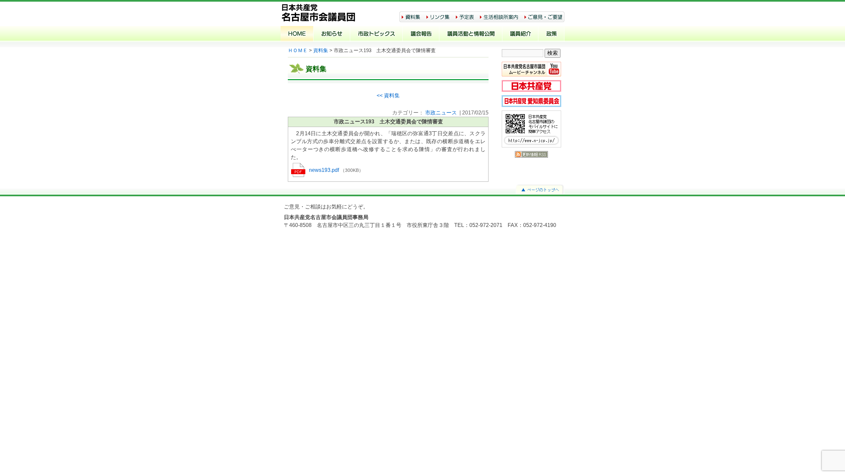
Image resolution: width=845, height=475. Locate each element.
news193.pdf (324, 170)
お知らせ (332, 34)
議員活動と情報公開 (470, 34)
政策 (551, 34)
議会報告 (421, 34)
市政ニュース (441, 112)
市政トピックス (376, 34)
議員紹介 (520, 34)
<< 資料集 (388, 95)
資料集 (320, 50)
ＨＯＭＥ (298, 50)
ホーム (297, 34)
